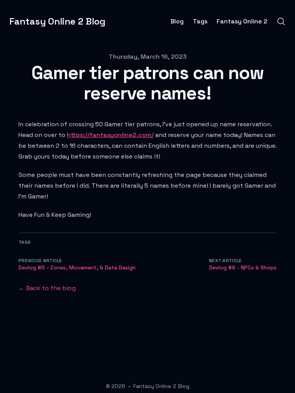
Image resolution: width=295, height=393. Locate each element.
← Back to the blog (47, 288)
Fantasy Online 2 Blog (161, 386)
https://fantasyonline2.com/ (110, 135)
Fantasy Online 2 (242, 21)
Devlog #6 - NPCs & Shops (243, 267)
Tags (200, 21)
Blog (177, 21)
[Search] (281, 21)
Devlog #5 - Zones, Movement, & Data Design (77, 267)
